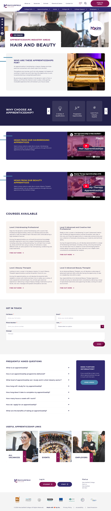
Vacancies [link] (37, 3)
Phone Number (11, 322)
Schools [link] (45, 3)
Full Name (9, 314)
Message (9, 331)
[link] (2, 33)
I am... (58, 322)
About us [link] (27, 3)
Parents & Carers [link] (57, 3)
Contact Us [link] (69, 3)
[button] (48, 111)
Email (58, 314)
